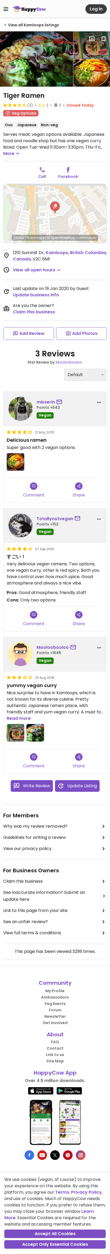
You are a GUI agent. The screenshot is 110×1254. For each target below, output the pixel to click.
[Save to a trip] (92, 39)
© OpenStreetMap (61, 237)
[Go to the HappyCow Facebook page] (29, 1155)
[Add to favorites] (103, 39)
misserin (46, 402)
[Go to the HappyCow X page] (55, 1155)
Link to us (55, 1054)
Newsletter (55, 1016)
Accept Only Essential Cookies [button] (55, 1244)
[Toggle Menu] (6, 9)
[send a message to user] (60, 402)
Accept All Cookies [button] (55, 1234)
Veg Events (55, 1003)
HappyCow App (55, 1072)
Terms (62, 1192)
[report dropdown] (99, 402)
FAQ (55, 1042)
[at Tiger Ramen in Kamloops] (91, 73)
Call (42, 176)
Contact (55, 1048)
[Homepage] (29, 9)
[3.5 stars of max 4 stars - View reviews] (15, 105)
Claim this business (34, 312)
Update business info (36, 295)
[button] (55, 207)
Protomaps (36, 237)
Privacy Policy (86, 1192)
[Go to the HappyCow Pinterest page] (68, 1155)
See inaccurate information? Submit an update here (44, 895)
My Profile (55, 991)
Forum (55, 1010)
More (8, 153)
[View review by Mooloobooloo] (20, 654)
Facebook (68, 176)
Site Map (55, 1061)
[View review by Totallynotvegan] (20, 525)
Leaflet (19, 237)
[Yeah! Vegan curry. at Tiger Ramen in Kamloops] (91, 45)
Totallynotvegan (55, 519)
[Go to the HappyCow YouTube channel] (42, 1155)
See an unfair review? (25, 922)
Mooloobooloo (69, 362)
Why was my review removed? (35, 826)
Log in (96, 9)
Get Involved (55, 1022)
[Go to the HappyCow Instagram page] (80, 1155)
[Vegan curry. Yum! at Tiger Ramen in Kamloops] (36, 59)
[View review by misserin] (20, 409)
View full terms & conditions (32, 933)
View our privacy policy (27, 848)
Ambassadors (55, 997)
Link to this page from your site (35, 910)
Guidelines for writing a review (34, 837)
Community (55, 983)
